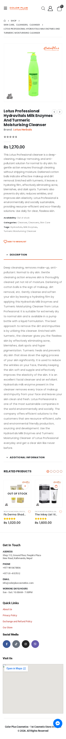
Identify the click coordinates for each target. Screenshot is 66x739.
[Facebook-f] (6, 644)
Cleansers (33, 222)
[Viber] (35, 644)
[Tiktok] (16, 644)
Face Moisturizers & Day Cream (49, 511)
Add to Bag (25, 486)
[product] (48, 493)
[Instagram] (26, 644)
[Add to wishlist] (29, 511)
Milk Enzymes (30, 227)
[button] (48, 471)
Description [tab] (18, 254)
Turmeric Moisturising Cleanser (20, 231)
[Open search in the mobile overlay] (43, 8)
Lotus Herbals (22, 129)
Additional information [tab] (27, 457)
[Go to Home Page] (5, 21)
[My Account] (50, 8)
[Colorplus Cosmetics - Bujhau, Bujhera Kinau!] (19, 8)
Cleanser (22, 222)
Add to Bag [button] (56, 486)
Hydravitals (16, 227)
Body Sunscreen (11, 511)
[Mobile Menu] (7, 8)
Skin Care (45, 222)
